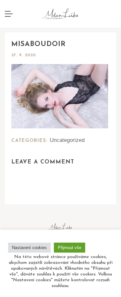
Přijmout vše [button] (69, 247)
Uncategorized (67, 140)
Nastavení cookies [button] (29, 247)
